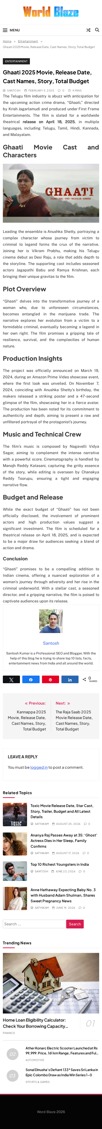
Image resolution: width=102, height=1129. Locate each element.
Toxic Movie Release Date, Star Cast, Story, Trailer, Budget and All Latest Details (62, 811)
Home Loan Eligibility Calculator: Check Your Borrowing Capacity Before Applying (34, 1026)
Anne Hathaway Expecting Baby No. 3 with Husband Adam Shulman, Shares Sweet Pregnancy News (63, 895)
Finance (9, 1032)
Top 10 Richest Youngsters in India (60, 864)
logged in (39, 767)
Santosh (13, 90)
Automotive (35, 1060)
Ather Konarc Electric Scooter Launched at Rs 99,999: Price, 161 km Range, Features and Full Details (61, 1053)
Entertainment (16, 61)
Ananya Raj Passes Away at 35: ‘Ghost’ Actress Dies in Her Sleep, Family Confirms (64, 840)
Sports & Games (38, 1081)
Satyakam (42, 823)
